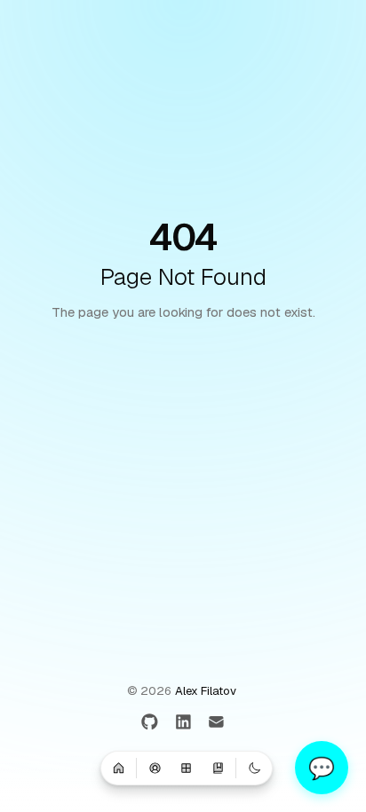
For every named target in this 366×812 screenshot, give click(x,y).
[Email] (216, 723)
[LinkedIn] (183, 723)
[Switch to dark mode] (254, 767)
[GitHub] (149, 723)
